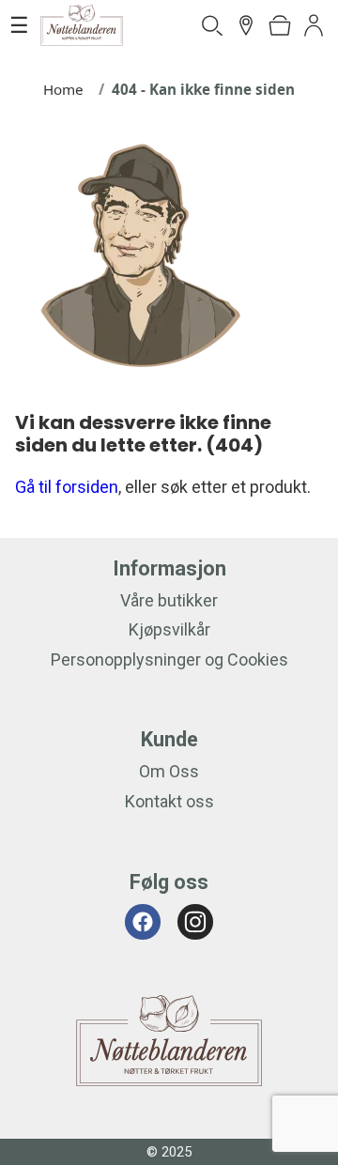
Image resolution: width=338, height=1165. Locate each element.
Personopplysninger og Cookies (169, 659)
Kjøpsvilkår (169, 629)
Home (63, 89)
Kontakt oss (169, 801)
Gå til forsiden (66, 487)
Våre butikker (169, 600)
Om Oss (169, 771)
